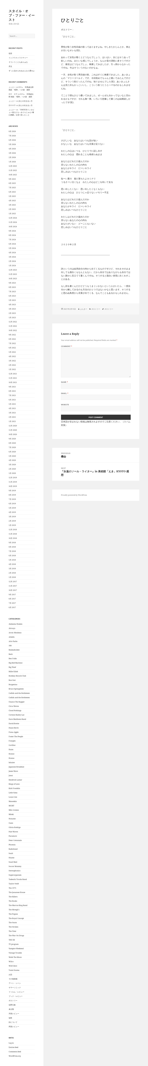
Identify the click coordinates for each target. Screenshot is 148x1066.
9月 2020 (12, 438)
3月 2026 (12, 153)
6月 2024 (12, 244)
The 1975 (12, 888)
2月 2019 (12, 521)
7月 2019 (12, 499)
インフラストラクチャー (18, 57)
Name (64, 382)
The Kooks (13, 901)
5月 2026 (12, 144)
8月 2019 (12, 495)
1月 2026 (12, 161)
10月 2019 (13, 486)
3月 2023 (12, 309)
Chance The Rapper (17, 702)
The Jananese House (17, 892)
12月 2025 (13, 166)
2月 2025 (12, 209)
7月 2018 (12, 551)
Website (65, 404)
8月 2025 (12, 183)
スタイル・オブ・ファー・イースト (22, 15)
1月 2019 (12, 525)
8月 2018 (12, 547)
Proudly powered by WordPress (74, 495)
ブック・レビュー (16, 996)
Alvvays (12, 628)
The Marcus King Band (18, 905)
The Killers (13, 896)
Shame (11, 857)
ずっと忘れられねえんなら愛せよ (22, 70)
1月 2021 (12, 421)
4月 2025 (12, 200)
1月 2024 (12, 265)
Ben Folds (13, 658)
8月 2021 (12, 391)
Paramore (13, 836)
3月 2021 (12, 412)
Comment (66, 346)
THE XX (12, 940)
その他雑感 (13, 979)
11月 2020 (13, 430)
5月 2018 (12, 560)
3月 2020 (12, 464)
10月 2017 (13, 590)
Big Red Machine (15, 663)
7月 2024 (12, 239)
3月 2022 (12, 360)
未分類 (11, 1009)
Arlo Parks (13, 641)
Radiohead (13, 849)
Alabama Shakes (15, 624)
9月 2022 (12, 334)
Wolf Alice (13, 966)
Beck (11, 654)
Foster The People (16, 736)
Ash (10, 645)
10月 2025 (13, 174)
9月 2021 (12, 386)
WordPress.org (15, 1056)
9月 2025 (12, 179)
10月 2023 (13, 278)
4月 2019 (12, 512)
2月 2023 (12, 313)
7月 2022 (12, 343)
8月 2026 (12, 131)
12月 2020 (13, 425)
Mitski (11, 814)
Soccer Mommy (15, 866)
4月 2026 (12, 148)
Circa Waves (14, 706)
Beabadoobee (14, 650)
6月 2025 (12, 192)
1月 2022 (12, 369)
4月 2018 (12, 564)
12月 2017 (13, 581)
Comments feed (15, 1051)
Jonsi (11, 775)
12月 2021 (13, 373)
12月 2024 (13, 218)
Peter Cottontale (15, 840)
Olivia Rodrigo (15, 827)
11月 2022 (13, 326)
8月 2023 (12, 287)
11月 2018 (13, 534)
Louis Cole (13, 797)
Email (64, 393)
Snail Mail (13, 862)
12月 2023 (13, 270)
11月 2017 (13, 586)
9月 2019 (12, 490)
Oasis (11, 823)
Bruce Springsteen (16, 689)
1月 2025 (12, 213)
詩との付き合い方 (26, 101)
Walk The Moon (15, 957)
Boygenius (13, 684)
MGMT (11, 805)
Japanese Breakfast (16, 767)
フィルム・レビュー (16, 992)
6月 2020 (12, 451)
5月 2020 (12, 456)
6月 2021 (12, 399)
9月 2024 (12, 231)
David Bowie (14, 723)
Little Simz (13, 792)
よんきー (83, 309)
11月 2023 (13, 274)
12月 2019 (13, 477)
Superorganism (15, 875)
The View (12, 931)
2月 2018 (12, 573)
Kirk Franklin (14, 788)
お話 (10, 974)
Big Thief (12, 667)
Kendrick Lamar (15, 780)
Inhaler (12, 762)
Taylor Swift (14, 883)
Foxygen (12, 741)
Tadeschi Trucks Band (18, 879)
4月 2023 (12, 304)
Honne (11, 754)
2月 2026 (12, 157)
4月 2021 (12, 408)
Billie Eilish (13, 671)
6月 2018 (12, 555)
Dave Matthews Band (17, 719)
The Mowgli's (14, 909)
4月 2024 (12, 252)
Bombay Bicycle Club (17, 676)
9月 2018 (12, 542)
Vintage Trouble (15, 953)
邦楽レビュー (14, 1026)
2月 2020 (12, 469)
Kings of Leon (14, 784)
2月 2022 (12, 365)
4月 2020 (12, 460)
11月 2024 (13, 222)
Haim (11, 749)
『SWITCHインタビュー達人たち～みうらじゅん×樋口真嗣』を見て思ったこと (21, 112)
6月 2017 (12, 607)
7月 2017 (12, 603)
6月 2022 (12, 347)
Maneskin (13, 801)
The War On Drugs (16, 935)
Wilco (11, 961)
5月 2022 (12, 352)
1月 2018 (12, 577)
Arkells (11, 637)
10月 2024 (13, 226)
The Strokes (13, 927)
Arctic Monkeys (15, 632)
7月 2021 (12, 395)
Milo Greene (14, 810)
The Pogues (13, 914)
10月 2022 (13, 330)
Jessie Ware (13, 771)
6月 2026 (12, 140)
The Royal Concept (16, 918)
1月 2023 (12, 317)
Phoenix (12, 844)
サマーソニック (15, 987)
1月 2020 (12, 473)
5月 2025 (12, 196)
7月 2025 (12, 187)
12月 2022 (13, 321)
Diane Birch (14, 728)
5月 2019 (12, 508)
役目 (10, 53)
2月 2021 (12, 417)
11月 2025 (13, 170)
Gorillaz (12, 745)
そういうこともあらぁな (18, 62)
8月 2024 (12, 235)
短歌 (10, 1018)
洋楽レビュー (14, 1013)
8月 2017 (12, 598)
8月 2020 (12, 443)
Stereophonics (14, 870)
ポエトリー (13, 1000)
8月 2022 (12, 339)
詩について (13, 1022)
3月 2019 (12, 516)
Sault (11, 853)
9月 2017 (12, 594)
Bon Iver (12, 680)
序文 (10, 66)
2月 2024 (12, 261)
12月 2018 (13, 529)
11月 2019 (13, 482)
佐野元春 (12, 1005)
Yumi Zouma (14, 970)
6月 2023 (12, 296)
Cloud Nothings (15, 710)
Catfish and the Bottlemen (19, 693)
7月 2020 (12, 447)
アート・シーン (15, 983)
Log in (11, 1043)
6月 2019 (12, 503)
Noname (12, 818)
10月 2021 (13, 382)
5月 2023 (12, 300)
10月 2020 (13, 434)
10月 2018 (13, 538)
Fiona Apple (13, 732)
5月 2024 (12, 248)
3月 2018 (12, 568)
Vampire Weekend (16, 948)
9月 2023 (12, 283)
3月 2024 (12, 257)
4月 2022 (12, 356)
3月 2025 (12, 205)
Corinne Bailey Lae (16, 715)
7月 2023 (12, 291)
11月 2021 (13, 378)
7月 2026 (12, 135)
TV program (13, 944)
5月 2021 (12, 404)
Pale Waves (13, 831)
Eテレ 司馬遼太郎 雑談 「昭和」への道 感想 (21, 88)
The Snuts (13, 922)
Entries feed (13, 1047)
